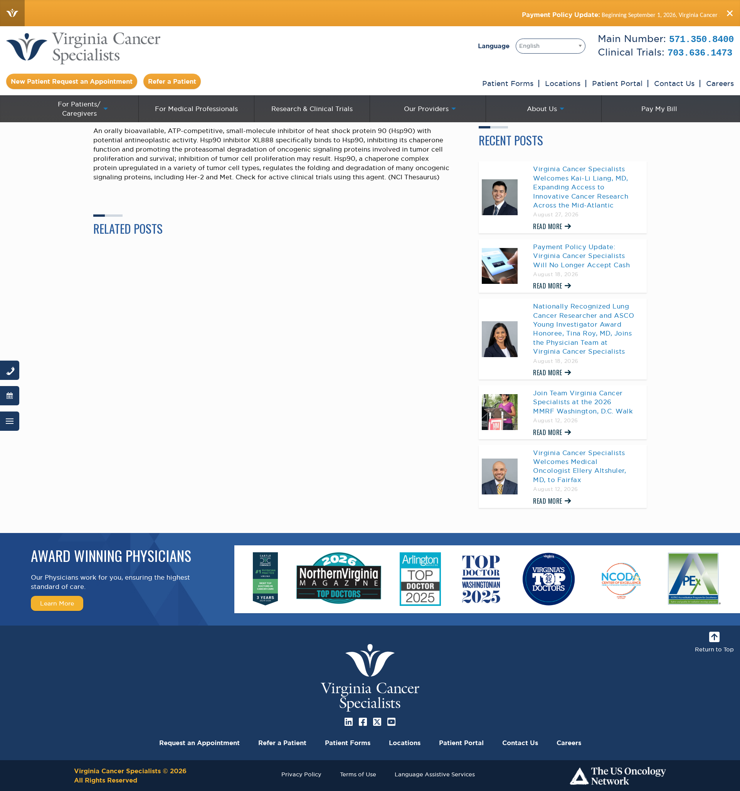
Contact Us (674, 83)
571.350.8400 (701, 39)
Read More (547, 226)
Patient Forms (507, 83)
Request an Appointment (199, 743)
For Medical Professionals (196, 109)
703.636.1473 (700, 53)
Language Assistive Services (435, 774)
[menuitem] (80, 108)
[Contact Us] (9, 370)
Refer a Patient (172, 81)
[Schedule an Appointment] (9, 395)
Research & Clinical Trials (312, 109)
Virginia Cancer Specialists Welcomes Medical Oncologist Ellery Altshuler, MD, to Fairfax (579, 466)
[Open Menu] (9, 421)
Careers (720, 83)
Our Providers (426, 109)
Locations (562, 83)
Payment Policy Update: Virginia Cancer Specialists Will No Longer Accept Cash (581, 256)
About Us (542, 109)
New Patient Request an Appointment (72, 81)
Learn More (57, 603)
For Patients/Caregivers (79, 109)
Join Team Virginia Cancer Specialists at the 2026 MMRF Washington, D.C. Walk (583, 402)
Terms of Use (358, 774)
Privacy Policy (301, 774)
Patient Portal (617, 83)
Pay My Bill (659, 109)
